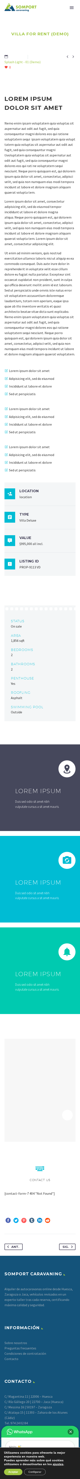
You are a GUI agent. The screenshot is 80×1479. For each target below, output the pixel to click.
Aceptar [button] (13, 1471)
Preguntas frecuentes (20, 1348)
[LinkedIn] (39, 1220)
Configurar (34, 1471)
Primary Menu (72, 7)
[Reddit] (47, 1220)
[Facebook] (8, 1220)
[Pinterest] (23, 1220)
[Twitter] (16, 1220)
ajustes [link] (58, 1464)
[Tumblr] (31, 1220)
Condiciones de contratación (25, 1353)
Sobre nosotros (15, 1343)
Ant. (15, 1247)
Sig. (66, 1247)
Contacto (11, 1359)
